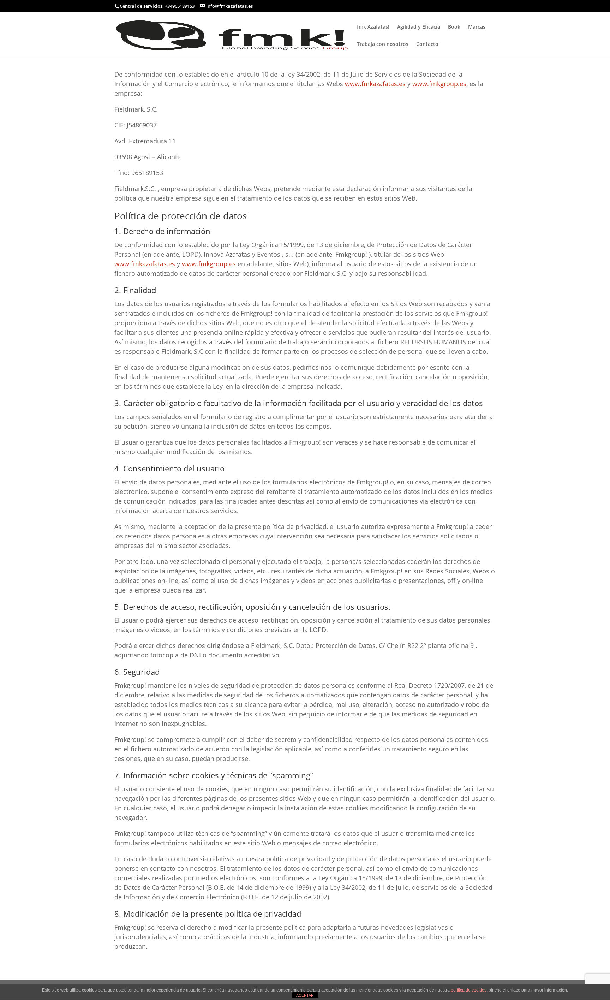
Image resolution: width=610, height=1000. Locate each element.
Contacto (427, 44)
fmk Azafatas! (373, 27)
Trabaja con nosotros (382, 44)
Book (454, 27)
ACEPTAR (305, 995)
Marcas (476, 27)
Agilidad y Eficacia (418, 27)
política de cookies (468, 990)
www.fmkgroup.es (439, 83)
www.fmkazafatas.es (375, 83)
